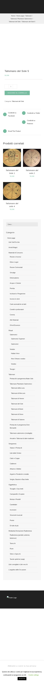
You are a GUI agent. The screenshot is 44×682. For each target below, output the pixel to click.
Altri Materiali (14, 320)
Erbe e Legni (14, 262)
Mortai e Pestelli (15, 499)
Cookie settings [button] (33, 675)
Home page (11, 238)
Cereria (12, 315)
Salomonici (13, 334)
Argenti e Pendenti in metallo (19, 474)
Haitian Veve (15, 353)
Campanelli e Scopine (17, 494)
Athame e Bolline (15, 469)
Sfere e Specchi (15, 554)
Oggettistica (13, 485)
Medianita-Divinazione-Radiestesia (20, 531)
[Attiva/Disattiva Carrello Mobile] (36, 9)
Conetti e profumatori (17, 309)
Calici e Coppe (15, 458)
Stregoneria (12, 444)
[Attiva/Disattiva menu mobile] (40, 9)
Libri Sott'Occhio (14, 242)
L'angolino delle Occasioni (17, 570)
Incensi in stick (15, 299)
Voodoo (12, 349)
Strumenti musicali (16, 515)
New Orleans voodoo (18, 359)
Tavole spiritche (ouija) (17, 559)
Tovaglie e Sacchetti (16, 489)
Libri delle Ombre (15, 453)
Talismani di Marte (17, 409)
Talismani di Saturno (17, 419)
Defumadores (14, 278)
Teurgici (12, 369)
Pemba (12, 288)
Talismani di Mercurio (18, 393)
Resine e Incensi (15, 257)
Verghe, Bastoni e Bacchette (19, 479)
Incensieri (13, 510)
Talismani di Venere (17, 398)
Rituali (11, 330)
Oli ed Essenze (15, 325)
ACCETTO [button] (22, 678)
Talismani (12, 374)
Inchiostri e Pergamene (17, 294)
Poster (12, 520)
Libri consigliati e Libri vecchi (18, 564)
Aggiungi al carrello (17, 93)
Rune (11, 549)
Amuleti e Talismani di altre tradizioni (22, 438)
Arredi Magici (13, 247)
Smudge (12, 272)
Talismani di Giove (17, 414)
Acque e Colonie (15, 283)
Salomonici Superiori (18, 339)
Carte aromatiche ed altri (18, 304)
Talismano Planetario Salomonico (21, 384)
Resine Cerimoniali (16, 267)
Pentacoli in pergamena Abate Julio (21, 378)
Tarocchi (12, 543)
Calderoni (13, 463)
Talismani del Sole (18, 101)
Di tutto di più (14, 525)
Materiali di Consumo (16, 253)
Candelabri (13, 504)
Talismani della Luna (17, 388)
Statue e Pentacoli (16, 448)
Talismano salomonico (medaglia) (21, 433)
